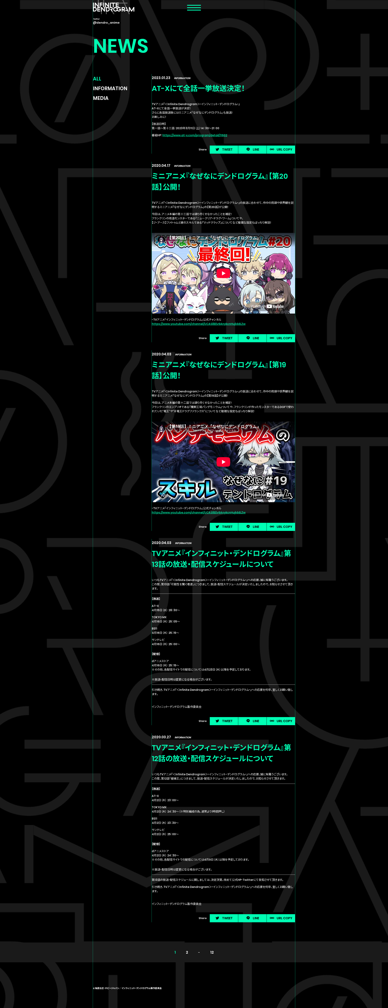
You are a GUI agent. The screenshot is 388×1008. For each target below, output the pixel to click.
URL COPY (284, 149)
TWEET (227, 149)
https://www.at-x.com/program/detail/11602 (194, 135)
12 (212, 952)
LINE (256, 149)
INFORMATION (110, 88)
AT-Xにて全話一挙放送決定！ (198, 88)
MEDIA (101, 98)
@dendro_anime (106, 23)
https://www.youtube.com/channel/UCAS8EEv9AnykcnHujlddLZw (199, 324)
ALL (97, 78)
